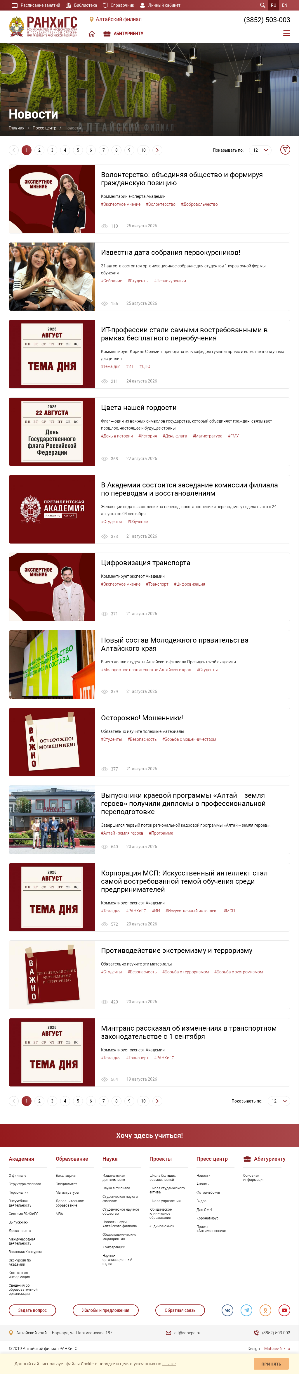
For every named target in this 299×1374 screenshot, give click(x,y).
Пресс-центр (44, 128)
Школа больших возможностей (163, 1178)
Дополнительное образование (70, 1203)
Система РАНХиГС (24, 1214)
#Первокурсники (170, 281)
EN (284, 5)
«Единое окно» (162, 1226)
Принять (271, 1364)
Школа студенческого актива (167, 1190)
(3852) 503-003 (267, 19)
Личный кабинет (164, 5)
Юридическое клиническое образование (161, 1213)
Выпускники (19, 1222)
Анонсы (203, 1184)
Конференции (113, 1247)
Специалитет (66, 1184)
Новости (204, 1176)
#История (147, 436)
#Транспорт (157, 584)
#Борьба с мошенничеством (189, 739)
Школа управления (165, 1201)
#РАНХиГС (136, 911)
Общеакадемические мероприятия (119, 1237)
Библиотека (85, 5)
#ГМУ (233, 436)
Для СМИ (204, 1210)
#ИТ (130, 366)
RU (273, 5)
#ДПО (144, 366)
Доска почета (20, 1231)
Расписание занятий (40, 5)
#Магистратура (207, 436)
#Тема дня (111, 366)
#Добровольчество (199, 204)
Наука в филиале (116, 1188)
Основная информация (254, 1178)
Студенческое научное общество (120, 1211)
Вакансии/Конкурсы (25, 1252)
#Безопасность (142, 739)
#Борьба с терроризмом (185, 972)
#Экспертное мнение (120, 204)
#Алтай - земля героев (122, 833)
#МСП (229, 911)
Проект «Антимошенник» (211, 1229)
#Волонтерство (160, 204)
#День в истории (117, 436)
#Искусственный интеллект (192, 911)
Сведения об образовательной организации (23, 1289)
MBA (59, 1214)
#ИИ (156, 911)
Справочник (122, 5)
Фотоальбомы (208, 1192)
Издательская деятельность (113, 1178)
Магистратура (67, 1192)
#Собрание (111, 281)
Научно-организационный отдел (117, 1260)
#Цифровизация (189, 584)
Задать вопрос (32, 1310)
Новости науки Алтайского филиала (119, 1224)
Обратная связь (180, 1310)
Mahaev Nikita (277, 1348)
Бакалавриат (66, 1176)
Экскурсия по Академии (20, 1262)
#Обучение (138, 522)
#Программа (161, 833)
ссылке (169, 1363)
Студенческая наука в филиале (120, 1199)
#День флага (175, 436)
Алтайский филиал (119, 19)
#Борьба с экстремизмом (238, 972)
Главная (17, 128)
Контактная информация (19, 1275)
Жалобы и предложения (105, 1310)
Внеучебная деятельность (20, 1203)
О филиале (17, 1176)
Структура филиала (25, 1184)
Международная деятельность (22, 1241)
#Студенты (138, 281)
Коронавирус (207, 1218)
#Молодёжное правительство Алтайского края (146, 670)
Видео (201, 1201)
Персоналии (19, 1192)
